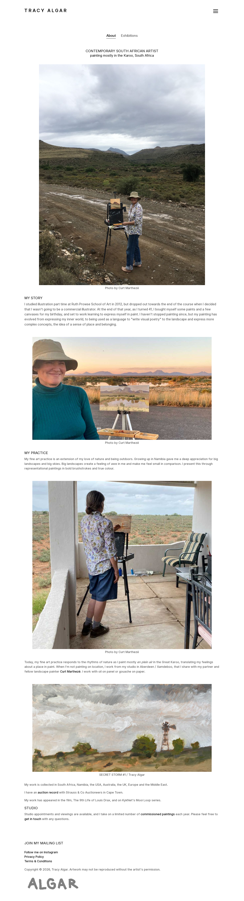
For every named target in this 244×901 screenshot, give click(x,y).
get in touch (32, 819)
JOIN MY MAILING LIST (43, 843)
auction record (48, 792)
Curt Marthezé (70, 671)
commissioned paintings (158, 814)
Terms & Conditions (38, 861)
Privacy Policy (34, 856)
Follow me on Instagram (41, 852)
